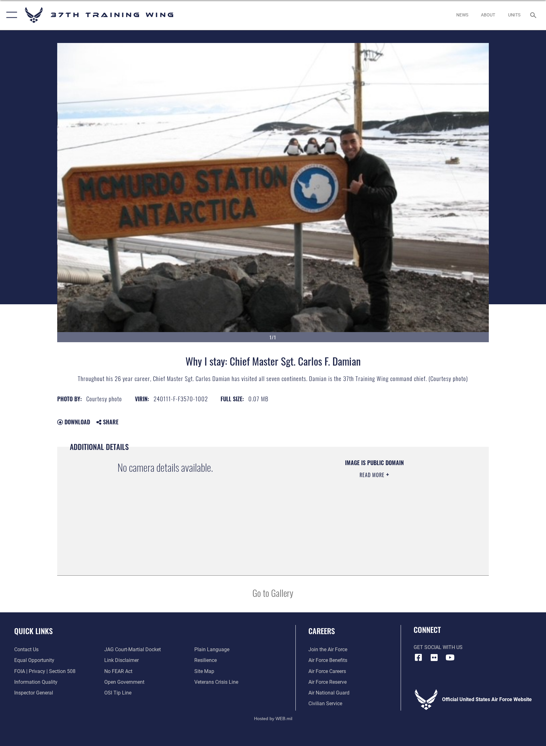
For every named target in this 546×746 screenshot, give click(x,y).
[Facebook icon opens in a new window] (418, 657)
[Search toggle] (534, 15)
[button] (10, 15)
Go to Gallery (272, 592)
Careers (321, 630)
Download (76, 422)
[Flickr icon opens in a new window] (434, 657)
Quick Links (33, 630)
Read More (373, 475)
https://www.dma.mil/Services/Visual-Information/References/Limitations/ (356, 515)
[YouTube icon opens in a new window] (450, 657)
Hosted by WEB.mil (273, 718)
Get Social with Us (438, 647)
